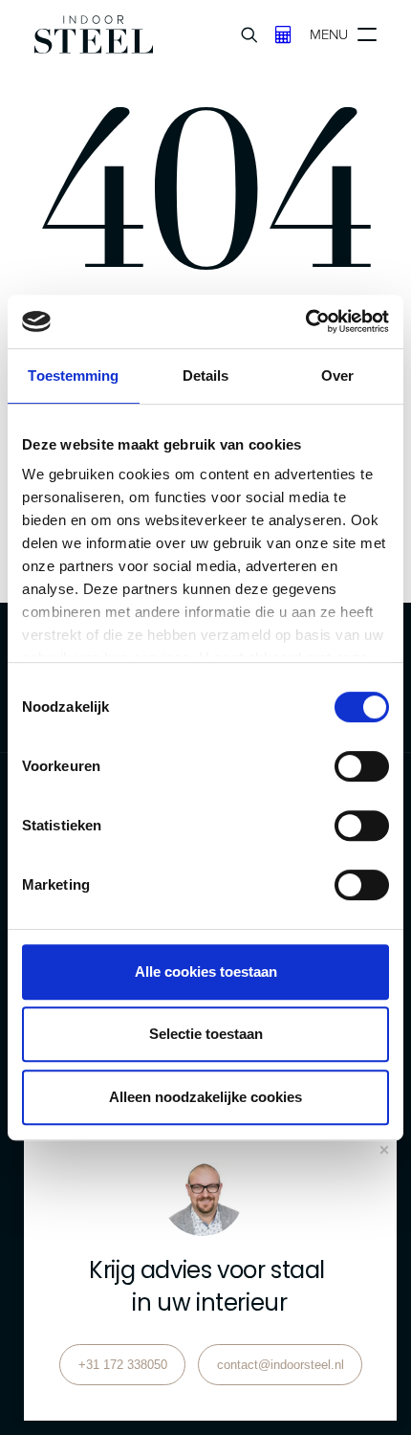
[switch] (362, 766)
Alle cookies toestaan (206, 971)
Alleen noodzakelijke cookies (205, 1097)
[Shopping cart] (275, 34)
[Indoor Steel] (93, 34)
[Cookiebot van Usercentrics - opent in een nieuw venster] (305, 321)
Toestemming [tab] (73, 375)
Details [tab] (206, 375)
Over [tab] (337, 375)
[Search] (241, 34)
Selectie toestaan (206, 1034)
